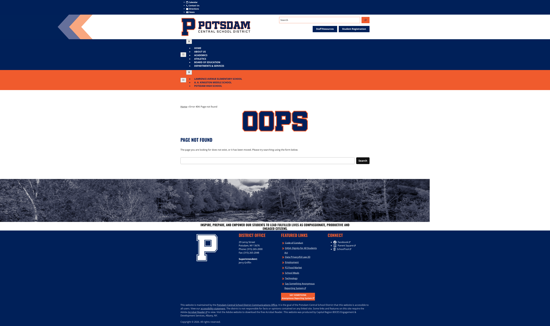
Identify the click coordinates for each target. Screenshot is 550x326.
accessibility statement (213, 308)
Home (197, 48)
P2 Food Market (293, 267)
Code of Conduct (294, 242)
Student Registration (354, 28)
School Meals (292, 272)
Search (363, 160)
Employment (292, 262)
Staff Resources (325, 28)
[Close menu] (189, 41)
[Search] (366, 20)
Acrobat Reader (196, 312)
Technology (291, 278)
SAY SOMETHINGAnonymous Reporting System (297, 297)
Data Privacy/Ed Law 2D (297, 257)
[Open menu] (183, 54)
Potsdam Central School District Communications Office (247, 305)
